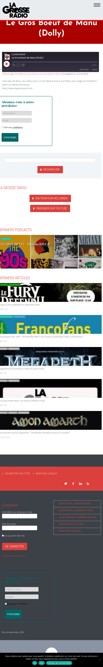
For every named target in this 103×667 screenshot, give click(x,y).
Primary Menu (97, 5)
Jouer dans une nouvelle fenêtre (42, 73)
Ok (35, 663)
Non (41, 663)
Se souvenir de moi (14, 535)
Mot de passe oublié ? (13, 555)
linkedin (80, 483)
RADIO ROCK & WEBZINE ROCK (75, 504)
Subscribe (84, 69)
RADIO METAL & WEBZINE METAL (76, 511)
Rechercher (51, 169)
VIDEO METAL (12, 413)
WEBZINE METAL (14, 349)
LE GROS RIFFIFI (6, 239)
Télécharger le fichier (13, 73)
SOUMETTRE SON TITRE (17, 473)
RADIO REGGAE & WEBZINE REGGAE (77, 517)
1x (18, 65)
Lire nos (13, 127)
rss (88, 483)
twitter (66, 483)
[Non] (99, 660)
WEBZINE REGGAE (14, 285)
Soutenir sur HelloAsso (51, 198)
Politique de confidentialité (59, 663)
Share (94, 69)
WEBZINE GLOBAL (20, 317)
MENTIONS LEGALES (46, 473)
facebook (73, 483)
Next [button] (100, 253)
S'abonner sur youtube (51, 208)
